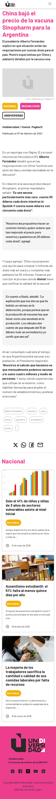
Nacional (10, 106)
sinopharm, (36, 419)
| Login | (38, 789)
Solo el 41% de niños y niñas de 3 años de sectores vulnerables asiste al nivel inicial (27, 507)
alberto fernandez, (14, 411)
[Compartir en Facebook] (32, 445)
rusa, (43, 411)
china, (8, 419)
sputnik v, (21, 419)
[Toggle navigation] (50, 3)
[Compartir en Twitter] (15, 445)
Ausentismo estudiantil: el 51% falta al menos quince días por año (27, 590)
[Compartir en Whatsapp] (23, 445)
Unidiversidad (13, 115)
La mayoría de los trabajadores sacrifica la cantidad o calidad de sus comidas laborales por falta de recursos (27, 676)
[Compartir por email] (40, 444)
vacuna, (32, 411)
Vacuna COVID (31, 106)
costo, (8, 428)
